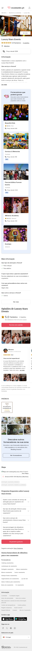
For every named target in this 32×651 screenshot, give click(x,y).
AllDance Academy (12, 216)
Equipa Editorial (5, 610)
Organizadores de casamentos (10, 578)
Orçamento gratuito (16, 542)
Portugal (8, 637)
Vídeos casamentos (21, 569)
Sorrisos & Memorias (12, 151)
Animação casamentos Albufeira (10, 482)
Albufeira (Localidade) (15, 13)
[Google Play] (21, 620)
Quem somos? (18, 607)
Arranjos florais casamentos (9, 575)
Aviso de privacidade (7, 598)
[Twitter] (7, 628)
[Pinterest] (10, 628)
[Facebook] (3, 628)
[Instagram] (14, 628)
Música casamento (6, 572)
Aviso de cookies (21, 598)
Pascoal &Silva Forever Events (13, 183)
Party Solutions (18, 548)
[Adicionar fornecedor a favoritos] (29, 18)
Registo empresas (6, 607)
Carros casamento (19, 572)
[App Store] (7, 620)
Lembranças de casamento (9, 566)
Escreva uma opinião (16, 325)
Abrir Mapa (25, 473)
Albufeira (4, 13)
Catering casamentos (7, 563)
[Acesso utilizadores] (29, 7)
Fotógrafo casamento (7, 569)
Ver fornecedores (16, 455)
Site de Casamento (25, 610)
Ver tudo (25, 33)
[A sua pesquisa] (2, 18)
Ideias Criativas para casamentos (10, 582)
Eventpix (8, 244)
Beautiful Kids (10, 123)
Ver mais (16, 302)
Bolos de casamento (7, 585)
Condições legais (14, 595)
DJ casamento (20, 585)
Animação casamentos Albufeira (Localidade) (14, 485)
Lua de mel (24, 578)
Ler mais (4, 84)
